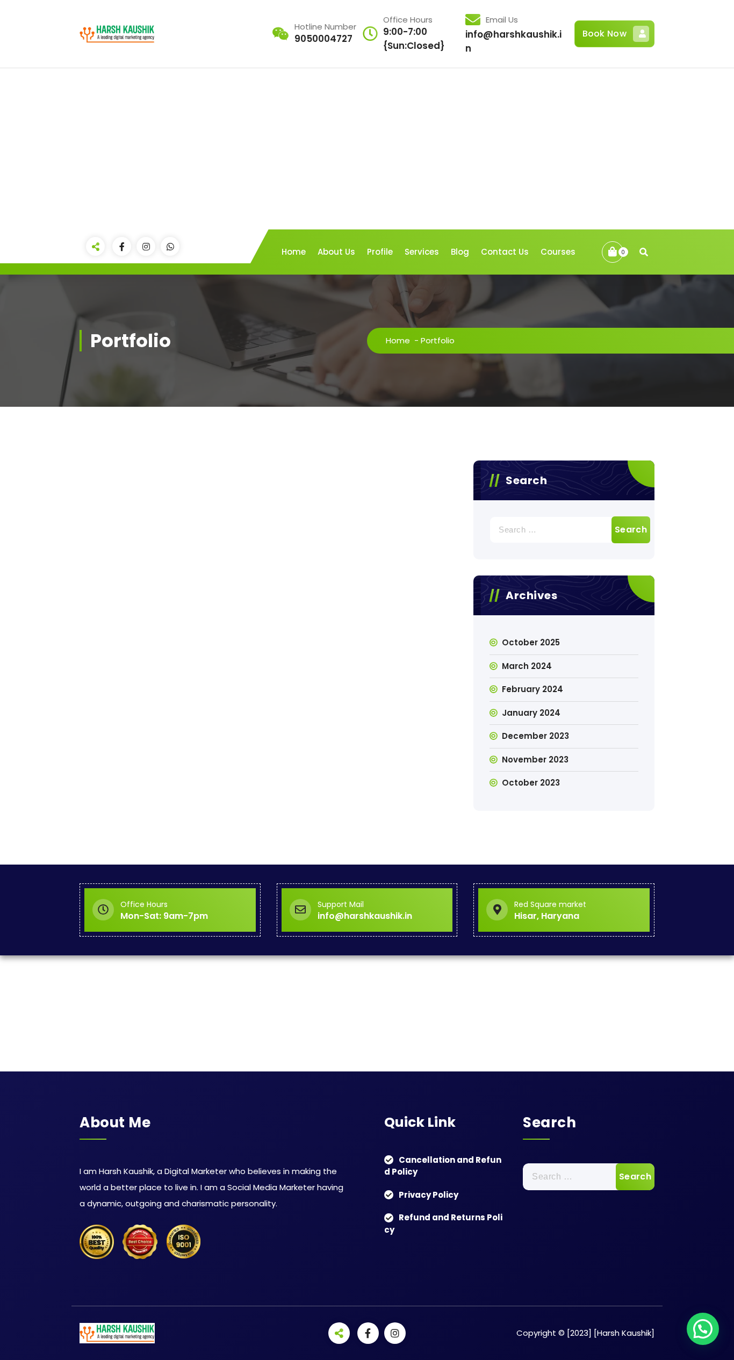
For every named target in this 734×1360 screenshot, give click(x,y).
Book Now (604, 33)
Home (294, 251)
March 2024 (527, 666)
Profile (380, 251)
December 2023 (535, 736)
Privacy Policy (428, 1194)
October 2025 (531, 642)
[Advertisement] (367, 149)
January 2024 (531, 712)
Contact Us (505, 251)
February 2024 (532, 689)
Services (422, 251)
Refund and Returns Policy (443, 1223)
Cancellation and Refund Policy (442, 1166)
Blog (460, 251)
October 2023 (531, 782)
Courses (558, 251)
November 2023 (535, 759)
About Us (336, 251)
